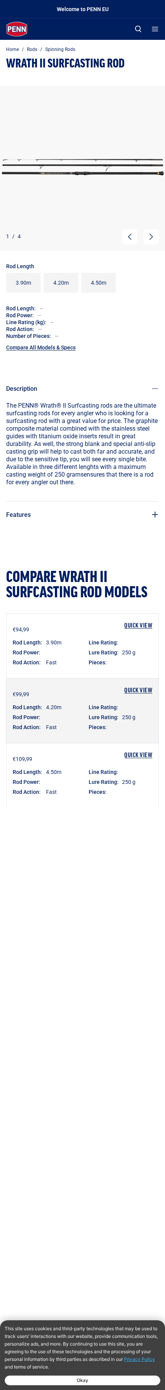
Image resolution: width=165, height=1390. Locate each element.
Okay (82, 1380)
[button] (129, 236)
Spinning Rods (60, 49)
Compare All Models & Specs (41, 347)
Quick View (138, 626)
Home (12, 49)
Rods (32, 49)
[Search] (138, 29)
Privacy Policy (139, 1359)
